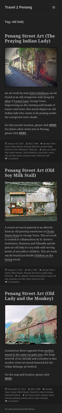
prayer (19, 155)
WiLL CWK (33, 143)
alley (7, 101)
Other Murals (17, 147)
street (33, 155)
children (24, 276)
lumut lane (43, 153)
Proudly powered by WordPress (19, 409)
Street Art (33, 149)
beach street (34, 395)
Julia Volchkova (39, 93)
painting (13, 279)
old (6, 155)
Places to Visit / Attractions (16, 149)
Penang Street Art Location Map (38, 147)
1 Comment (13, 159)
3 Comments (13, 282)
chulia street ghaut (37, 276)
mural (51, 153)
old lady (12, 155)
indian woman (15, 153)
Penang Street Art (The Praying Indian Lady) (30, 38)
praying (26, 155)
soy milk (21, 279)
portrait (24, 398)
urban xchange (41, 398)
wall (47, 155)
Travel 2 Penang (18, 7)
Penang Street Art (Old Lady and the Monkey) (29, 295)
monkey (44, 395)
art (48, 149)
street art (41, 155)
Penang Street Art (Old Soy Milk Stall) (29, 172)
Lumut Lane (21, 101)
